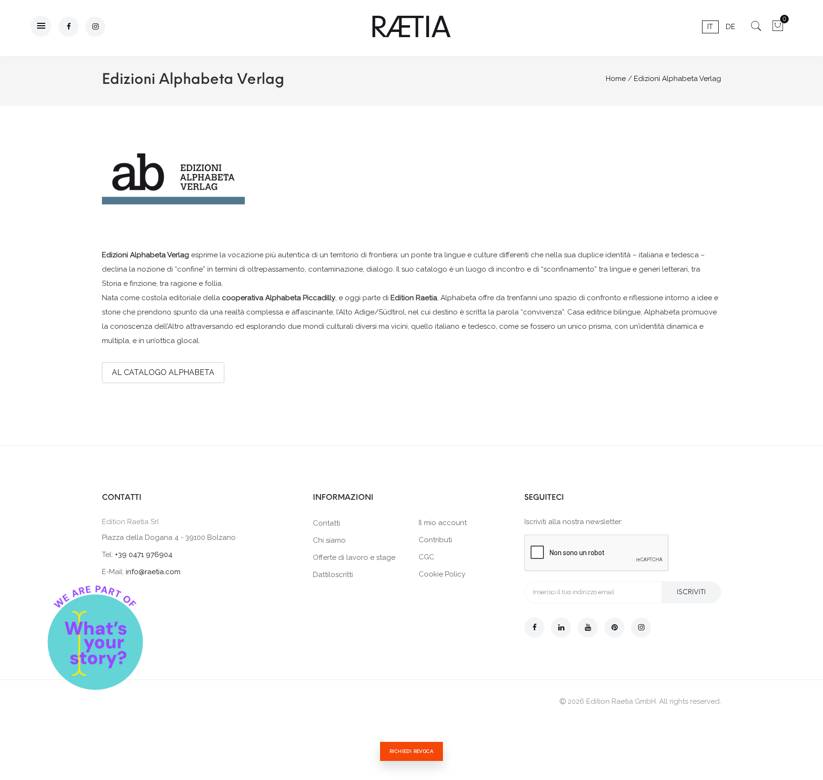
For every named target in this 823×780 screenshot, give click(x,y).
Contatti (326, 523)
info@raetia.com (153, 571)
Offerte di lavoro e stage (354, 557)
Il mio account (443, 522)
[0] (777, 29)
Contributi (435, 540)
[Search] (756, 29)
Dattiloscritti (333, 574)
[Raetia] (411, 26)
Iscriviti (691, 592)
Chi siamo (329, 540)
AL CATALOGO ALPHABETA (163, 372)
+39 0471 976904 (143, 554)
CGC (426, 557)
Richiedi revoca (411, 751)
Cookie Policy (442, 574)
